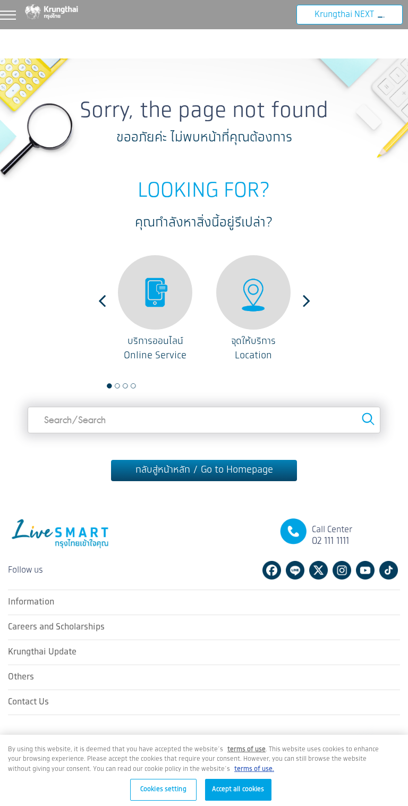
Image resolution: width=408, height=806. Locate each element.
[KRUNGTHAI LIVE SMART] (61, 539)
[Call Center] (293, 531)
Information (31, 601)
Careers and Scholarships (56, 626)
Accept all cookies (238, 789)
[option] (155, 309)
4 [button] (133, 386)
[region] (204, 770)
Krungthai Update (42, 651)
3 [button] (125, 386)
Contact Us (28, 701)
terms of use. (254, 769)
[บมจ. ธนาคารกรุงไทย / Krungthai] (58, 11)
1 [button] (109, 386)
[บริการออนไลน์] (155, 292)
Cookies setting (163, 789)
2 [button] (117, 386)
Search (368, 419)
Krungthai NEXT (344, 15)
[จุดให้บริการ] (253, 292)
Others (21, 676)
